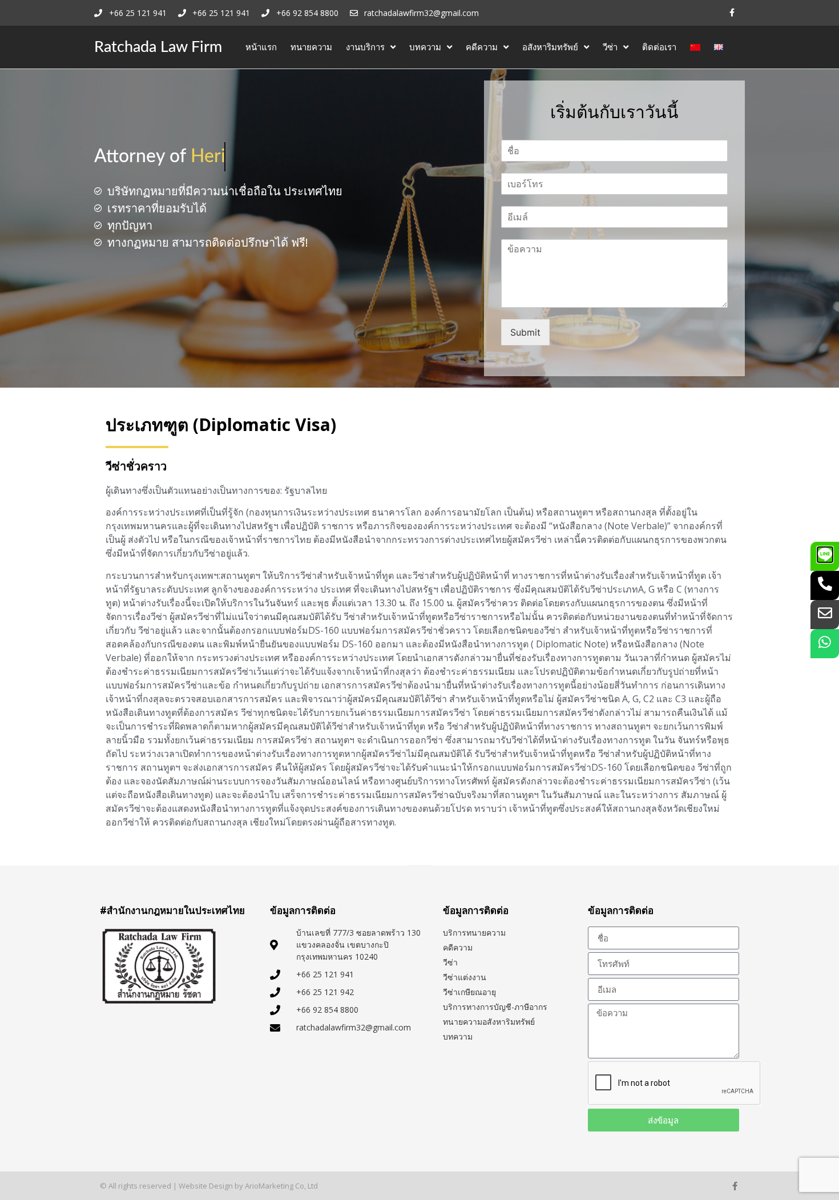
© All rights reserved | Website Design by (172, 1186)
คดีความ (482, 47)
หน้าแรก (261, 47)
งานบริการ (365, 47)
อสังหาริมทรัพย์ (550, 47)
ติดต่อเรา (659, 47)
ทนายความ (311, 47)
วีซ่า (610, 47)
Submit (525, 332)
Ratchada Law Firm (158, 47)
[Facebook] (732, 13)
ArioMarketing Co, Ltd (281, 1186)
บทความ (425, 47)
